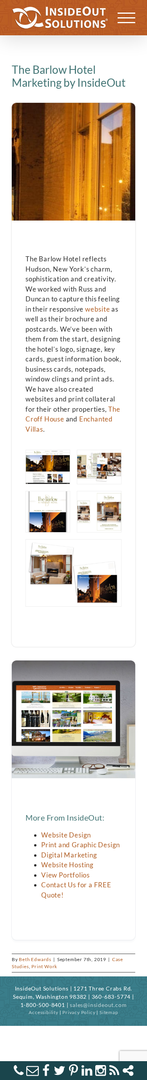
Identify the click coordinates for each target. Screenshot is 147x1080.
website (97, 309)
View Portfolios (65, 875)
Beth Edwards (35, 959)
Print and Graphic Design (80, 845)
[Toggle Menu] (126, 18)
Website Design (66, 835)
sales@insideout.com (98, 1005)
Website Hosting (67, 865)
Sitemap (109, 1012)
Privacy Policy (78, 1012)
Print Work (44, 966)
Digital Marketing (69, 855)
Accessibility (43, 1012)
